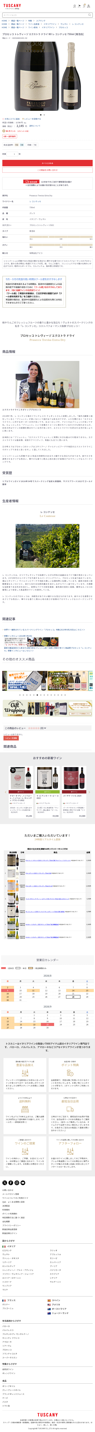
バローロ (6, 1326)
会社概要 (6, 1221)
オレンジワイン (8, 1373)
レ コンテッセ (35, 201)
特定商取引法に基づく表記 (13, 1217)
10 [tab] (52, 695)
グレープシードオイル (11, 1390)
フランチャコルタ (9, 1353)
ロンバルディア (8, 1266)
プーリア (53, 1266)
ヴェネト (6, 1254)
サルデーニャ (55, 1281)
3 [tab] (27, 695)
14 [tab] (65, 695)
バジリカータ (55, 1270)
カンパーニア (55, 1262)
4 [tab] (31, 695)
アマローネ (7, 1341)
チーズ (5, 1397)
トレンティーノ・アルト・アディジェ (17, 1270)
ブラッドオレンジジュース (13, 1394)
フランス (11, 1300)
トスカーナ (7, 1281)
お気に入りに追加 (12, 119)
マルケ (5, 1289)
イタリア (11, 1246)
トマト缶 (6, 1405)
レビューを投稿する (32, 119)
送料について (34, 125)
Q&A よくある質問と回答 (13, 1201)
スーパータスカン (9, 1357)
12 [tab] (58, 695)
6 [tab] (38, 695)
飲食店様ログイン (9, 1233)
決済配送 (6, 1205)
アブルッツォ (55, 1254)
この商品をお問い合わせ (47, 170)
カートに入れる (47, 163)
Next (89, 792)
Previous (6, 792)
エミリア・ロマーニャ (11, 1277)
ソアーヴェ (6, 1345)
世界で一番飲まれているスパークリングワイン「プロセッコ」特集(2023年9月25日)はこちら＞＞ (44, 629)
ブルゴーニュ (7, 1308)
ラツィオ (53, 1250)
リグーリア (7, 1262)
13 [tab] (62, 695)
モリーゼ (53, 1258)
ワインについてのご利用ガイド (15, 1198)
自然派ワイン (7, 1369)
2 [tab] (45, 115)
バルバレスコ (7, 1330)
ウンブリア (7, 1285)
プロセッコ (7, 1349)
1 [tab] (41, 115)
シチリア (53, 1277)
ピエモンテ (7, 1250)
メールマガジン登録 (10, 1194)
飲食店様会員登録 (9, 1229)
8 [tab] (45, 695)
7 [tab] (41, 695)
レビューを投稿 (11, 738)
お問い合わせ (7, 1190)
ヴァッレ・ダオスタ (10, 1258)
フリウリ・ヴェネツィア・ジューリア (18, 1274)
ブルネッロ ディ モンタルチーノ (15, 1334)
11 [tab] (55, 695)
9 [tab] (48, 695)
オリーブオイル (8, 1386)
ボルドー (6, 1304)
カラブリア (54, 1274)
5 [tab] (34, 695)
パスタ (5, 1401)
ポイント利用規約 (9, 1213)
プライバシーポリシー (11, 1225)
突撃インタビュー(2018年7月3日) (18, 635)
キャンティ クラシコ (10, 1338)
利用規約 (6, 1209)
